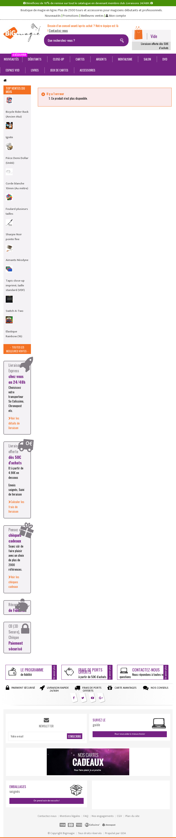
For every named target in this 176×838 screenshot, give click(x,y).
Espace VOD (12, 70)
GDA (123, 833)
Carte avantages (125, 687)
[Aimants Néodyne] (9, 248)
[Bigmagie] (22, 32)
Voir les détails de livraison (14, 423)
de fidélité (32, 672)
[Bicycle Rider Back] (9, 100)
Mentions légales (70, 816)
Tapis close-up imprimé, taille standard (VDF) (15, 285)
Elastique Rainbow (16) (14, 334)
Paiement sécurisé (23, 687)
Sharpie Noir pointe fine (14, 236)
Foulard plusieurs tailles (17, 211)
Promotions (71, 15)
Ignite (9, 137)
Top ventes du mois (15, 90)
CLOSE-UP (58, 59)
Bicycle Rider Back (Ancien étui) (17, 114)
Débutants (34, 59)
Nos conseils (159, 687)
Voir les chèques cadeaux (13, 582)
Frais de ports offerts (91, 689)
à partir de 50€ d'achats (92, 673)
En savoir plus (54, 672)
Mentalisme (125, 59)
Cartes (80, 59)
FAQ (85, 816)
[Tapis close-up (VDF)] (9, 269)
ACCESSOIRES (87, 70)
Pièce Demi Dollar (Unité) (17, 160)
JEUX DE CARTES (59, 70)
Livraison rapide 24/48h (58, 689)
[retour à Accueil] (5, 80)
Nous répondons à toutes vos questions (142, 673)
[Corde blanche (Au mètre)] (9, 171)
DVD (164, 59)
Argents (101, 59)
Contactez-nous (47, 816)
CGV (119, 816)
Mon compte (117, 15)
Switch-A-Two (14, 310)
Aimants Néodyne (17, 260)
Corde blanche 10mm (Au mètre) (17, 186)
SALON (147, 59)
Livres (35, 70)
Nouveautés (53, 15)
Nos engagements (102, 816)
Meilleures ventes (92, 15)
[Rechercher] (123, 39)
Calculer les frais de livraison (16, 506)
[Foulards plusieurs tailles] (9, 197)
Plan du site (132, 816)
